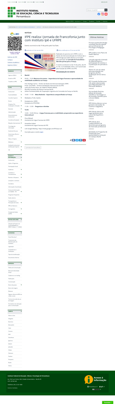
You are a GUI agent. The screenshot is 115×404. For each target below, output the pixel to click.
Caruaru (10, 331)
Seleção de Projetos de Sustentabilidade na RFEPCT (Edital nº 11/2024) (15, 225)
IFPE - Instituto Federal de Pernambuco (25, 27)
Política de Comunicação (14, 267)
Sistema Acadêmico (13, 62)
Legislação (11, 246)
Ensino (15, 101)
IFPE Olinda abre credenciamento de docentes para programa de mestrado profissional (97, 124)
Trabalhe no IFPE (15, 81)
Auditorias (15, 169)
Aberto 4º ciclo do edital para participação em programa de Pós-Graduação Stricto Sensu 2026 (97, 73)
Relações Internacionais (15, 123)
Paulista (10, 356)
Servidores (11, 184)
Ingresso (11, 71)
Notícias (39, 27)
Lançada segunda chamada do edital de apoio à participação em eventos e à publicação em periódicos (98, 62)
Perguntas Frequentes (13, 195)
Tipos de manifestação (14, 254)
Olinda (10, 350)
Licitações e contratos (13, 180)
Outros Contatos (12, 388)
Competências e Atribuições (12, 250)
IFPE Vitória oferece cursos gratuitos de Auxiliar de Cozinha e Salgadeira (98, 104)
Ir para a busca (30, 2)
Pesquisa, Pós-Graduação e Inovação (15, 105)
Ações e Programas (13, 163)
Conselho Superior (15, 98)
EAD (9, 334)
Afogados (10, 318)
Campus (85, 21)
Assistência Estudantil (15, 120)
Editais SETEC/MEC (13, 219)
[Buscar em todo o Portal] (105, 10)
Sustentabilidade (15, 95)
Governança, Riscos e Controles (15, 135)
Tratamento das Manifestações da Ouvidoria (12, 241)
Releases (10, 291)
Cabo (9, 328)
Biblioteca (15, 142)
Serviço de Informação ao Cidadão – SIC (15, 190)
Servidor (98, 21)
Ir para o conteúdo (12, 2)
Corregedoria (15, 209)
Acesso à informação (12, 156)
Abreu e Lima (11, 315)
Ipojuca (10, 344)
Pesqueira (10, 359)
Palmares (10, 353)
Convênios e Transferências (15, 173)
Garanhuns (11, 337)
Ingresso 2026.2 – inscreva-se (73, 21)
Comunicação (11, 282)
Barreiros (10, 322)
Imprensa (105, 21)
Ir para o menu (21, 2)
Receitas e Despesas (15, 177)
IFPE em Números (12, 206)
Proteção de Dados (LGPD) (15, 212)
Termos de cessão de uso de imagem (14, 299)
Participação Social (13, 166)
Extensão (15, 109)
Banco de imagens (13, 288)
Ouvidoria (11, 233)
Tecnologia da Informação (15, 127)
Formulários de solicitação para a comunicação (14, 304)
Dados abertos (12, 198)
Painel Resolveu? (12, 237)
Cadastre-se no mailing (14, 275)
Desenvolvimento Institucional (15, 116)
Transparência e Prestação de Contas (15, 201)
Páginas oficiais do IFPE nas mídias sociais (15, 295)
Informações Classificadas (14, 187)
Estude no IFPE (15, 78)
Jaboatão (10, 347)
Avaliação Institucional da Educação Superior (15, 146)
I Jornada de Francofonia (33, 147)
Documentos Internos (13, 257)
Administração (15, 112)
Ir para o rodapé (39, 2)
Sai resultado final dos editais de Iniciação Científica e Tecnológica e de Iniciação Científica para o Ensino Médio (98, 95)
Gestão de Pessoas (15, 131)
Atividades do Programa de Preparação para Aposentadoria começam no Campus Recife (98, 134)
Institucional (15, 91)
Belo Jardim (11, 325)
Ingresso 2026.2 (12, 65)
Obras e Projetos (12, 139)
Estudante (91, 21)
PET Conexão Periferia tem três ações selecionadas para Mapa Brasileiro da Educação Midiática (98, 83)
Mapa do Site (104, 2)
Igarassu (10, 340)
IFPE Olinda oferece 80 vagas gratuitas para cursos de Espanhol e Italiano (96, 114)
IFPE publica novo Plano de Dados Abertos (98, 53)
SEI (14, 150)
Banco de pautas (15, 285)
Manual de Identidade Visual (13, 271)
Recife (9, 362)
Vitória (10, 366)
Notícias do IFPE (12, 57)
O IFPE (10, 87)
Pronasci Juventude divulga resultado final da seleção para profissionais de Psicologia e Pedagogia (98, 45)
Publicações (11, 278)
